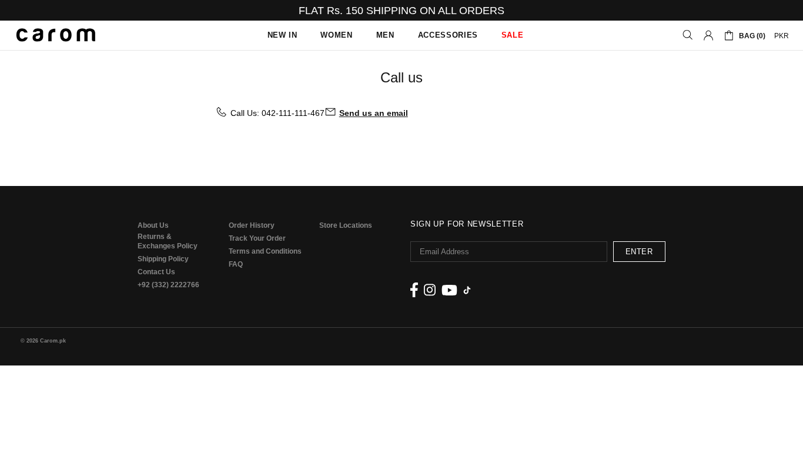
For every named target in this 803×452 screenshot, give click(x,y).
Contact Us (156, 272)
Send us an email (373, 113)
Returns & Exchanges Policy (168, 241)
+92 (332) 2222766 (168, 285)
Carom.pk (56, 35)
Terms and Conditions (265, 251)
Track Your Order (257, 238)
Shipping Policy (163, 259)
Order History (252, 225)
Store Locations (345, 225)
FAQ (236, 264)
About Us (153, 225)
